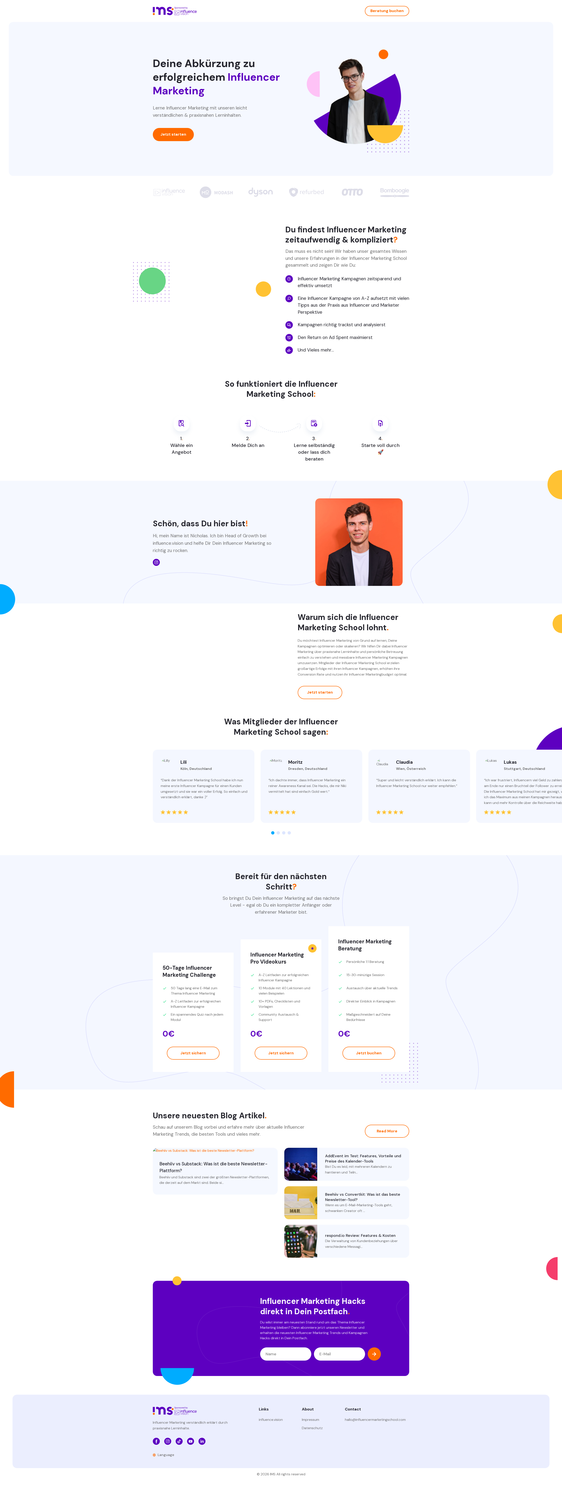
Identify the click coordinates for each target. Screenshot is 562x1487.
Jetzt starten (173, 134)
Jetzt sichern (193, 1053)
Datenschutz (312, 1428)
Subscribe (374, 1354)
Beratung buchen (387, 10)
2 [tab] (278, 833)
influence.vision (271, 1419)
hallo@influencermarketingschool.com (375, 1419)
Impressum (310, 1419)
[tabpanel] (204, 786)
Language (166, 1454)
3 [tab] (283, 833)
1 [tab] (272, 833)
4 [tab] (289, 833)
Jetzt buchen (369, 1053)
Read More (387, 1131)
